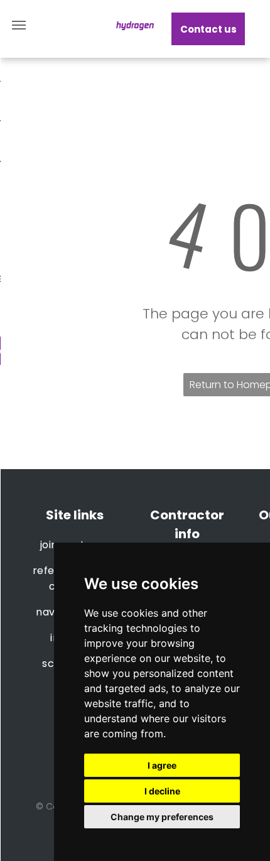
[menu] (18, 25)
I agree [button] (162, 765)
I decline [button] (162, 791)
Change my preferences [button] (162, 816)
